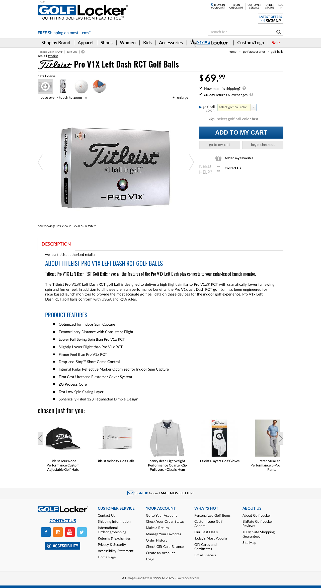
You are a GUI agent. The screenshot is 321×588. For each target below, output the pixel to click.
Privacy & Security (112, 545)
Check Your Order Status (165, 521)
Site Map (249, 543)
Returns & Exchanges (114, 538)
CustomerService (254, 6)
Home (232, 51)
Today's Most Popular (210, 538)
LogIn (280, 6)
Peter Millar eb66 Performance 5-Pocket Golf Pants (272, 465)
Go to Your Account (161, 515)
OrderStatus (269, 6)
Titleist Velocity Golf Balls (115, 461)
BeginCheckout (236, 6)
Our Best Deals (206, 532)
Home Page (107, 557)
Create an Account (160, 553)
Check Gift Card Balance (165, 547)
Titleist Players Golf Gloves (219, 461)
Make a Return (157, 528)
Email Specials (205, 555)
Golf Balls (277, 51)
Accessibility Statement (115, 551)
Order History (156, 540)
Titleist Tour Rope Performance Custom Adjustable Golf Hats (63, 465)
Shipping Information (114, 521)
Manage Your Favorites (163, 534)
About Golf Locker (257, 515)
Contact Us (106, 515)
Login (150, 559)
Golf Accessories (254, 51)
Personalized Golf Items (212, 515)
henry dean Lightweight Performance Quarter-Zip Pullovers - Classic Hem (167, 465)
